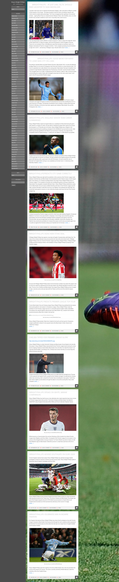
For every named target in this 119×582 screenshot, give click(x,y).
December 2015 (15, 119)
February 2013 (14, 145)
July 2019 (13, 62)
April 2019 (14, 65)
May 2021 (14, 39)
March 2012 (14, 161)
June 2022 (14, 20)
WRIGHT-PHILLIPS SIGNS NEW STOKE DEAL (47, 233)
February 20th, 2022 (35, 295)
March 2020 (14, 53)
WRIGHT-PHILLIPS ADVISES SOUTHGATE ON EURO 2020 (52, 454)
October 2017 (14, 86)
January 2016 (14, 116)
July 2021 (13, 34)
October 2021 (14, 30)
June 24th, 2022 (34, 167)
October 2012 (14, 152)
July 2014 (13, 128)
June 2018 (14, 81)
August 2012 (14, 154)
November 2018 (15, 74)
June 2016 (14, 109)
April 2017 (14, 93)
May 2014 (14, 130)
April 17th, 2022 (34, 227)
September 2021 (15, 32)
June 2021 (14, 37)
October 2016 (14, 102)
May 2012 (14, 156)
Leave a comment (45, 52)
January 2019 (14, 69)
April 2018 (14, 84)
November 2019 (15, 58)
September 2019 (15, 60)
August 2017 (14, 88)
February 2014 (14, 133)
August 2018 (14, 79)
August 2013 (14, 140)
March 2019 (14, 67)
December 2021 (15, 27)
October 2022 (14, 16)
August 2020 (14, 48)
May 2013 (14, 142)
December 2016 (15, 98)
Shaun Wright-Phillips (18, 2)
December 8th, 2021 (35, 330)
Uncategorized (55, 52)
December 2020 (15, 46)
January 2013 (14, 147)
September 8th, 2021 (35, 447)
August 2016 (14, 105)
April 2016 (14, 114)
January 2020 (14, 55)
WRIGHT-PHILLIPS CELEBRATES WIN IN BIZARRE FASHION (48, 515)
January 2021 (14, 44)
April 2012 (14, 159)
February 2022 (14, 25)
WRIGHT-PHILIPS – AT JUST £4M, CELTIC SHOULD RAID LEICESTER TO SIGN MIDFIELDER (50, 5)
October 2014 (14, 126)
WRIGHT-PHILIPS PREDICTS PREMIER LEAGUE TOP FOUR (52, 301)
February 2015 (14, 121)
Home (13, 9)
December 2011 (15, 168)
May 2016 (14, 112)
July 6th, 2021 (34, 507)
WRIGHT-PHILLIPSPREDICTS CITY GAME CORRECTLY (50, 173)
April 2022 (14, 23)
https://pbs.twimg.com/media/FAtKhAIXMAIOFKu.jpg (42, 341)
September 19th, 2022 (35, 111)
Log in (13, 175)
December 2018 (15, 72)
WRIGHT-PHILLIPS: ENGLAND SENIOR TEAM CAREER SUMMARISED (50, 119)
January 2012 (14, 166)
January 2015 (14, 123)
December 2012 (15, 149)
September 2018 (15, 77)
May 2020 (14, 51)
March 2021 (14, 41)
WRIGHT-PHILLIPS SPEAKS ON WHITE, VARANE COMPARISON (48, 393)
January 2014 (14, 135)
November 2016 (15, 100)
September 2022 (15, 18)
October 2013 (14, 137)
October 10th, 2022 (35, 52)
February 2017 (14, 95)
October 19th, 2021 (35, 385)
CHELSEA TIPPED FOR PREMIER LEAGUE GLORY (48, 337)
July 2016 (13, 107)
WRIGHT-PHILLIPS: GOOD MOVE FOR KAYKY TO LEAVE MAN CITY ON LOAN (51, 59)
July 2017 (13, 91)
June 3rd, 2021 (34, 577)
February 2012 (14, 163)
